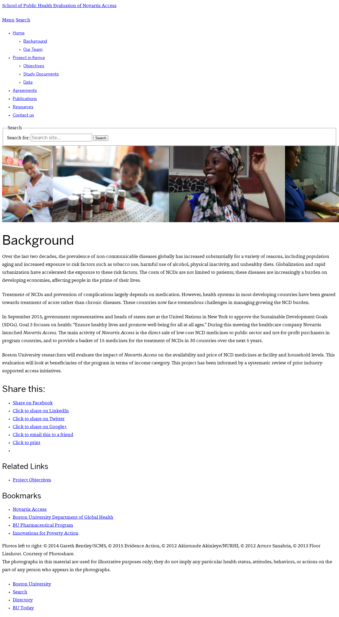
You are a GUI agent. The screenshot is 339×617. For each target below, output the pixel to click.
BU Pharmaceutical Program (43, 525)
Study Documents (41, 74)
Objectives (33, 66)
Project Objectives (32, 480)
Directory (23, 600)
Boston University (32, 584)
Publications (25, 98)
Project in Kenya (29, 57)
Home (19, 33)
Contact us (23, 115)
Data (28, 82)
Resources (23, 107)
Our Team (33, 49)
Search (20, 592)
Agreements (25, 90)
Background (35, 41)
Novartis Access (30, 509)
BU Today (23, 608)
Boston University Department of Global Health (63, 517)
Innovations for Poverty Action (45, 533)
